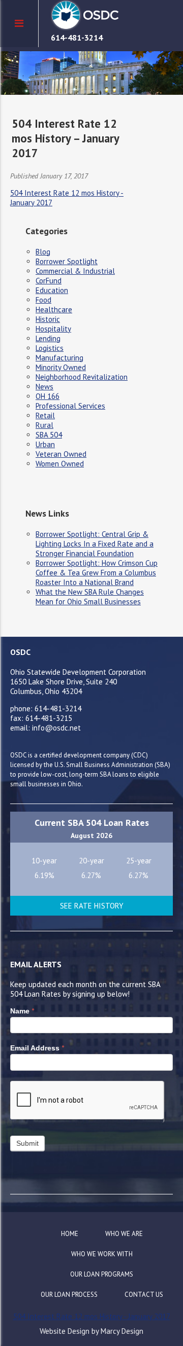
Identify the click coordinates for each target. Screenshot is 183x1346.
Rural (44, 425)
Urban (45, 444)
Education (52, 290)
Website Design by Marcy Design (91, 1331)
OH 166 (47, 396)
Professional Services (70, 406)
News (44, 386)
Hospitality (53, 329)
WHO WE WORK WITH (102, 1254)
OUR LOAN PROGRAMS (101, 1274)
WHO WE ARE (124, 1233)
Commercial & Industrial (75, 271)
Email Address (37, 1047)
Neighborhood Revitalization (82, 377)
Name (22, 1010)
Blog (43, 252)
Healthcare (54, 309)
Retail (45, 415)
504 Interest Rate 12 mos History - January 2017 (91, 1316)
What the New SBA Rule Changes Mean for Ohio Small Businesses (90, 596)
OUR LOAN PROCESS (69, 1294)
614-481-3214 (77, 37)
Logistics (50, 348)
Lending (48, 338)
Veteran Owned (61, 454)
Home (69, 1233)
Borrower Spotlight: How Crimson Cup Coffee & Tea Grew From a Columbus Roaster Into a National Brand (97, 572)
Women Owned (60, 463)
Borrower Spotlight (67, 261)
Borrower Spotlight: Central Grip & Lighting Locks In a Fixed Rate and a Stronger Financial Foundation (95, 543)
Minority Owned (61, 367)
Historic (48, 319)
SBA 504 (49, 435)
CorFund (49, 280)
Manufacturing (59, 357)
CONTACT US (144, 1294)
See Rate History (92, 906)
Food (43, 300)
